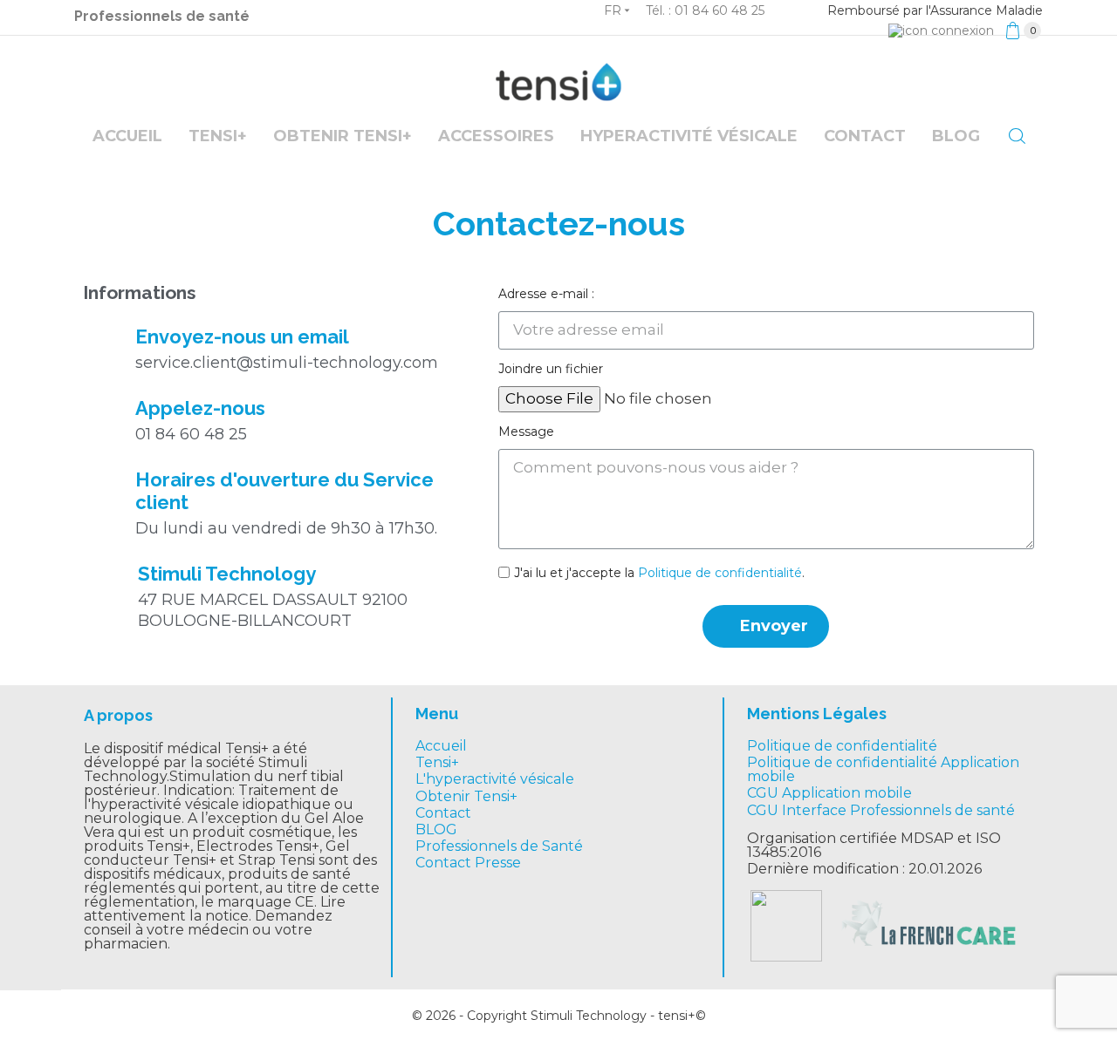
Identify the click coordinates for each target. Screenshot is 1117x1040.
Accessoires (496, 136)
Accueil (127, 136)
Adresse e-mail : (546, 294)
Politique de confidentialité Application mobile (883, 769)
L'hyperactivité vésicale (494, 779)
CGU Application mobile (829, 793)
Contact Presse (468, 862)
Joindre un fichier (550, 369)
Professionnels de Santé (499, 846)
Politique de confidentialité (720, 573)
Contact (865, 136)
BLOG (436, 829)
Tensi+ (217, 136)
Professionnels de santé (162, 16)
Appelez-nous (200, 408)
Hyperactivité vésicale (689, 136)
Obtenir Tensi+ (342, 136)
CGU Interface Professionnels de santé (881, 810)
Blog (956, 136)
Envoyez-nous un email (242, 336)
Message (526, 431)
